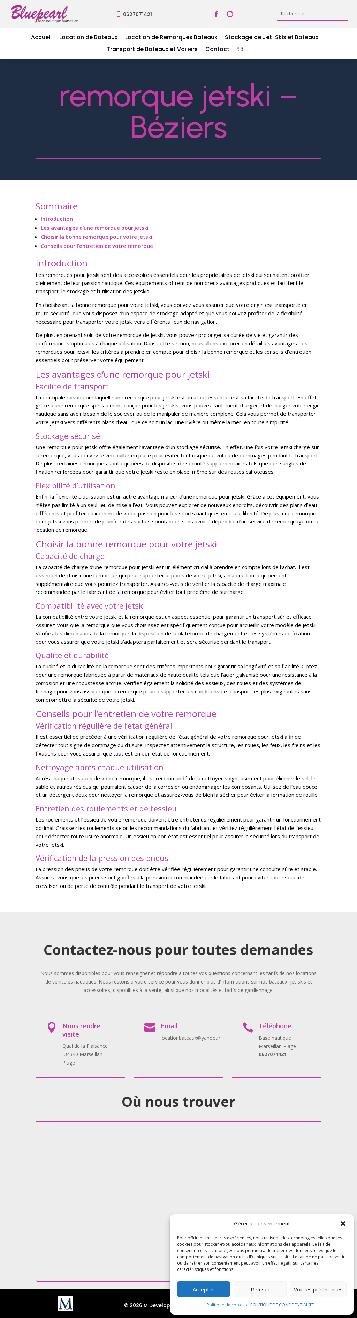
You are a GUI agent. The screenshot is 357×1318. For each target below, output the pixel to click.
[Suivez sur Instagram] (230, 14)
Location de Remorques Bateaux (171, 38)
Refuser (260, 1289)
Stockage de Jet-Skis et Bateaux (271, 38)
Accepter (203, 1289)
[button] (343, 1223)
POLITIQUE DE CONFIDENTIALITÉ (282, 1305)
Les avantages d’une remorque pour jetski (95, 227)
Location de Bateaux (88, 38)
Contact (217, 50)
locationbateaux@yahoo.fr (190, 1037)
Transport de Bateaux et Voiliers (152, 50)
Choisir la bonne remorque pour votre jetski (96, 236)
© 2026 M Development (153, 1305)
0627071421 (137, 14)
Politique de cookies (227, 1305)
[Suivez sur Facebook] (216, 14)
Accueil (41, 38)
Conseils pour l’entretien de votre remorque (97, 245)
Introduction (57, 218)
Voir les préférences (318, 1289)
